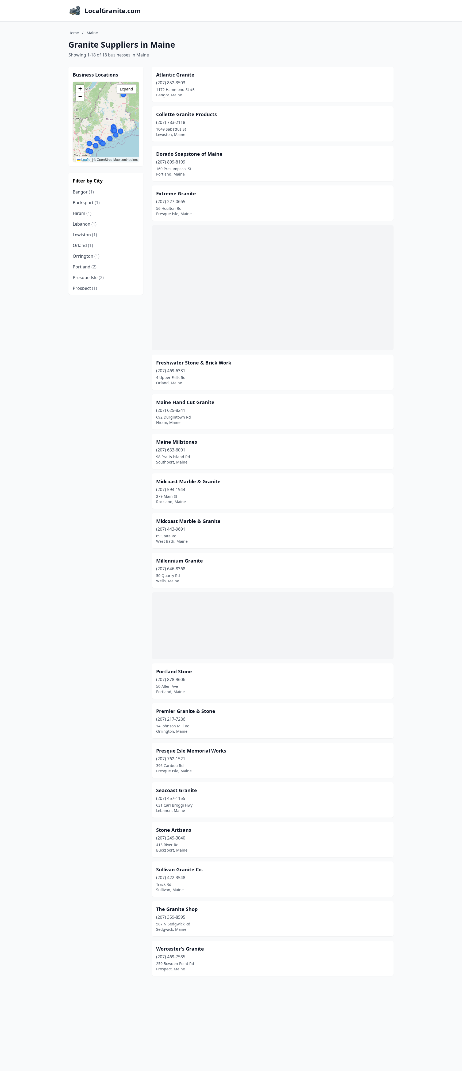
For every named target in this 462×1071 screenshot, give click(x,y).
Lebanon (85, 224)
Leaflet (85, 159)
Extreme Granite (176, 193)
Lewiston (85, 235)
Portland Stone (174, 671)
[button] (97, 138)
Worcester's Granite (180, 948)
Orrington (86, 256)
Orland (83, 245)
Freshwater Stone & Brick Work (193, 362)
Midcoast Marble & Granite (188, 481)
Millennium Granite (179, 560)
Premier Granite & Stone (185, 711)
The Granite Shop (177, 909)
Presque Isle (88, 277)
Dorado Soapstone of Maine (189, 154)
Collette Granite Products (186, 114)
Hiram (82, 213)
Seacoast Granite (176, 790)
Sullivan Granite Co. (179, 869)
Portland (85, 267)
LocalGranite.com (112, 10)
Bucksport (86, 203)
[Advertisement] (272, 287)
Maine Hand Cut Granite (185, 402)
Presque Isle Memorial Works (191, 750)
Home (73, 32)
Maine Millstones (176, 442)
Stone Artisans (173, 830)
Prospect (85, 288)
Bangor (83, 192)
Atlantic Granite (175, 74)
